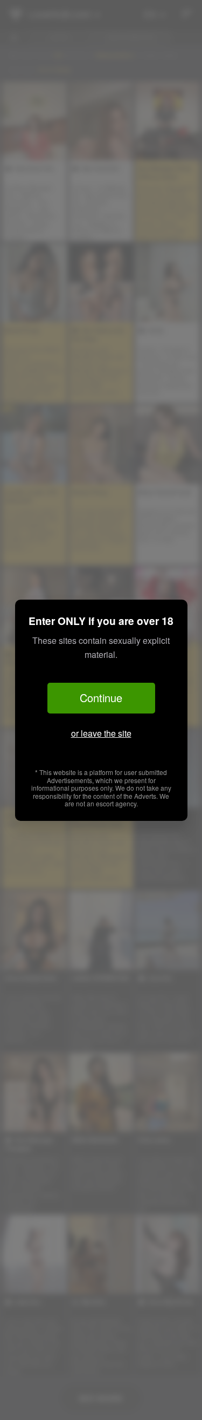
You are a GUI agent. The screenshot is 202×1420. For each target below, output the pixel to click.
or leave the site (101, 733)
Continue (101, 697)
